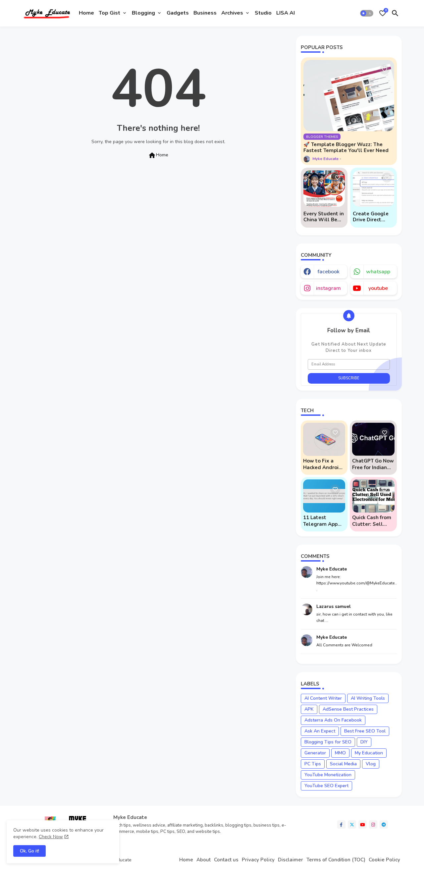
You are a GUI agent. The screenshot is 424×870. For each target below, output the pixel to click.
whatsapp (378, 271)
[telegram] (384, 824)
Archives (232, 13)
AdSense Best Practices (348, 709)
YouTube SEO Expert (326, 786)
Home (86, 13)
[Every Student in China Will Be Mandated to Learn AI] (324, 188)
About (203, 860)
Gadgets (178, 13)
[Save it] (385, 70)
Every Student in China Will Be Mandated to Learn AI (323, 217)
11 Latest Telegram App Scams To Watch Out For (323, 520)
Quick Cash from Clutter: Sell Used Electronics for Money (372, 520)
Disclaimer (290, 860)
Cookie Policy (384, 860)
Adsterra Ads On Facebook (333, 720)
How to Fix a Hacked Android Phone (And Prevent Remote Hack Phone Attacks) (323, 464)
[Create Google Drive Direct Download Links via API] (373, 188)
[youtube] (362, 824)
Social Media (343, 764)
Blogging (143, 13)
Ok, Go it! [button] (29, 851)
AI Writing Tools (368, 698)
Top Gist (109, 13)
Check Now (51, 837)
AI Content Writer (323, 698)
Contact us (226, 860)
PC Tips (312, 764)
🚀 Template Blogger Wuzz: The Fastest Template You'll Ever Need (346, 147)
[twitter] (352, 824)
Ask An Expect (319, 731)
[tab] (86, 13)
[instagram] (373, 824)
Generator (315, 753)
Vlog (371, 764)
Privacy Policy (258, 860)
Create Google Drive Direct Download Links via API (372, 217)
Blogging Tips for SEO (327, 742)
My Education (369, 753)
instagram (328, 288)
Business (205, 13)
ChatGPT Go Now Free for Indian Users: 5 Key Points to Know (373, 464)
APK (309, 709)
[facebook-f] (341, 824)
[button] (366, 13)
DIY (364, 742)
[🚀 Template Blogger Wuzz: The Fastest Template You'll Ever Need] (348, 95)
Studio (263, 13)
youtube (378, 288)
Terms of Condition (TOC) (335, 860)
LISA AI (285, 13)
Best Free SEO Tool (365, 731)
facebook (328, 271)
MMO (340, 753)
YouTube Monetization (327, 775)
